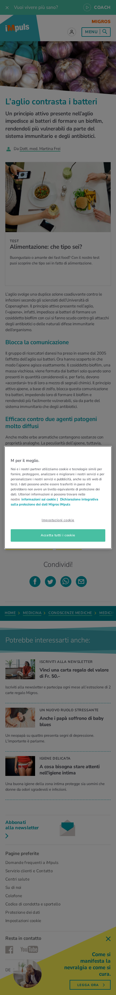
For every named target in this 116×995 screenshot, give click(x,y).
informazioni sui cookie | (40, 499)
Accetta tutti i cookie (58, 535)
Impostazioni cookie (58, 520)
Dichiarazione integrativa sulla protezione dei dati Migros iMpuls (54, 502)
